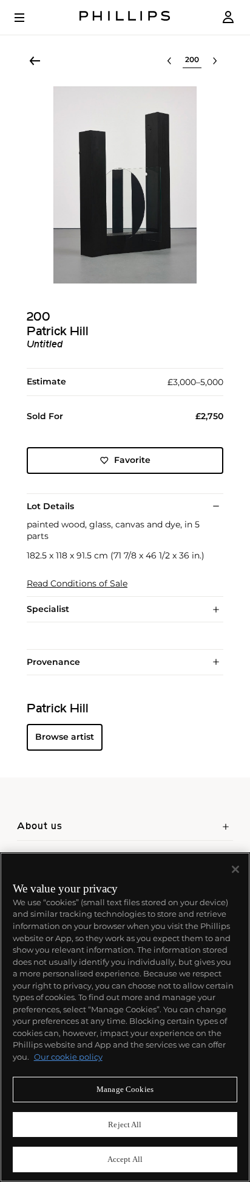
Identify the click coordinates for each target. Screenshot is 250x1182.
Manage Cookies (125, 1089)
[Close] (235, 869)
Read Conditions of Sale (77, 584)
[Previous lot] (169, 60)
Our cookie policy (68, 1057)
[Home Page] (125, 17)
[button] (125, 184)
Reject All (124, 1124)
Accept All (125, 1159)
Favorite (132, 459)
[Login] (228, 17)
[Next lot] (214, 60)
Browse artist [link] (64, 736)
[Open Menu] (28, 17)
